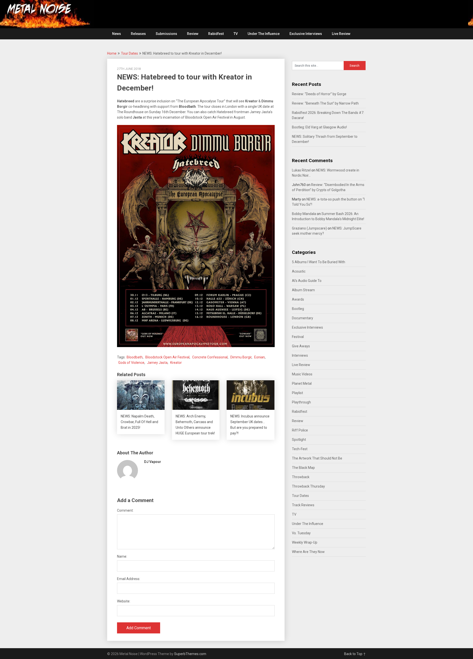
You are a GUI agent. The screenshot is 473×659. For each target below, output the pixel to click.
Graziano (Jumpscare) (309, 228)
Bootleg (298, 309)
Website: (123, 601)
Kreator (176, 363)
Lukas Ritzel (301, 170)
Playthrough (301, 402)
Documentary (302, 318)
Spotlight (299, 440)
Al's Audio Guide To (306, 281)
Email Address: (128, 579)
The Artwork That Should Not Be (317, 458)
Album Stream (303, 290)
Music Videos (302, 374)
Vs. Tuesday (301, 533)
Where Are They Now (308, 552)
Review (192, 34)
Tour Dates (129, 53)
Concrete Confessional (210, 357)
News (116, 34)
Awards (298, 299)
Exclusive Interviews (305, 34)
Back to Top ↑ (355, 654)
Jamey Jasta (157, 363)
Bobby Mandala (304, 214)
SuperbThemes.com (190, 654)
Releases (138, 34)
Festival (298, 337)
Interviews (300, 355)
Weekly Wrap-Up (304, 542)
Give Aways (301, 346)
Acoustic (298, 271)
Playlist (297, 393)
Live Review (341, 34)
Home (112, 53)
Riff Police (300, 430)
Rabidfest (216, 34)
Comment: (125, 510)
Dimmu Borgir (241, 357)
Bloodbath (135, 357)
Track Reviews (303, 505)
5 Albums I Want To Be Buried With (318, 262)
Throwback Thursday (308, 486)
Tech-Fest (299, 449)
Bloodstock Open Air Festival (167, 357)
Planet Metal (302, 383)
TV (236, 34)
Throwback (300, 477)
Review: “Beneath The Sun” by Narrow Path (325, 103)
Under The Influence (264, 34)
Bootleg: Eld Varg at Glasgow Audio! (319, 127)
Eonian (259, 357)
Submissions (166, 34)
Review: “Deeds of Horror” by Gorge (319, 94)
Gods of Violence (131, 363)
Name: (122, 556)
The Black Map (303, 468)
